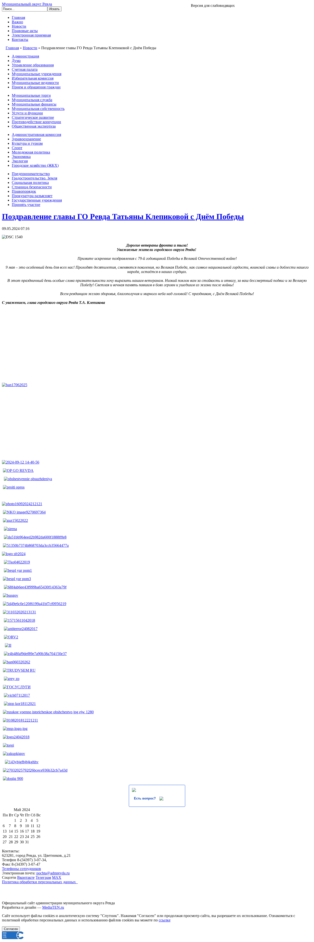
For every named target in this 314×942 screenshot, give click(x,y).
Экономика (21, 157)
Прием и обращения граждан (36, 87)
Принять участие (26, 205)
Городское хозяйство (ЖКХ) (35, 165)
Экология (20, 161)
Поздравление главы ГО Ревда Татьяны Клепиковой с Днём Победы (123, 216)
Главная (18, 17)
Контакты (20, 39)
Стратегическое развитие (33, 117)
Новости (19, 26)
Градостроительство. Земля (34, 178)
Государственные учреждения (37, 200)
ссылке (164, 920)
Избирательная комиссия (32, 78)
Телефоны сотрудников (21, 869)
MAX (56, 877)
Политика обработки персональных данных (40, 882)
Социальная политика (30, 182)
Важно (17, 22)
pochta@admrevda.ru (53, 873)
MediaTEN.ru (53, 907)
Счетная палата (25, 69)
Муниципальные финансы (34, 104)
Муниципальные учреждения (36, 74)
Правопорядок (24, 191)
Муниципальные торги (31, 95)
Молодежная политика (31, 152)
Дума (16, 61)
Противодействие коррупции (36, 122)
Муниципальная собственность (38, 109)
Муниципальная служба (32, 100)
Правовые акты (25, 31)
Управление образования (33, 65)
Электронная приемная (31, 35)
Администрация (25, 56)
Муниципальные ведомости (35, 83)
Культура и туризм (27, 143)
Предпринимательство (31, 174)
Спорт (17, 148)
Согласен (11, 929)
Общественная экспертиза (34, 126)
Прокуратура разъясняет (32, 196)
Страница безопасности (32, 187)
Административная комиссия (36, 134)
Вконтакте (26, 877)
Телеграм (43, 877)
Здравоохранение (26, 139)
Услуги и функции (27, 113)
